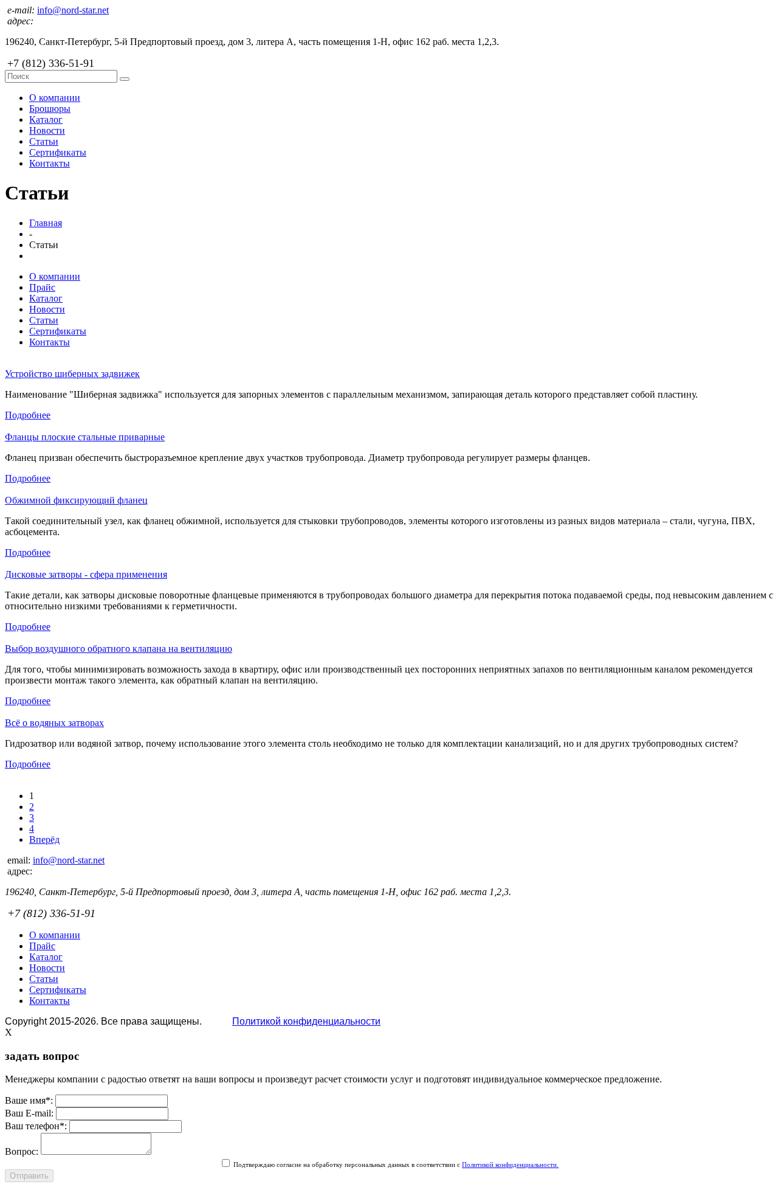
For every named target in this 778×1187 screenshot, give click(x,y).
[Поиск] (124, 79)
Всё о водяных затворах (54, 723)
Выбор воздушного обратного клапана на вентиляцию (118, 648)
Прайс (42, 287)
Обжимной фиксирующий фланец (76, 500)
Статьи (43, 141)
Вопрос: (21, 1151)
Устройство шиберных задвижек (72, 374)
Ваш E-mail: (29, 1113)
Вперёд (44, 839)
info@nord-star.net (73, 10)
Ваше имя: (29, 1100)
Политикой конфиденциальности (306, 1021)
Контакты (49, 163)
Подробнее (27, 415)
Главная (45, 223)
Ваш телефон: (36, 1126)
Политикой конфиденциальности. (510, 1164)
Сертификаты (57, 152)
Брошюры (50, 108)
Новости (47, 130)
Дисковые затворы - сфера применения (86, 574)
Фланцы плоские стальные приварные (85, 437)
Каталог (46, 119)
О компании (54, 97)
